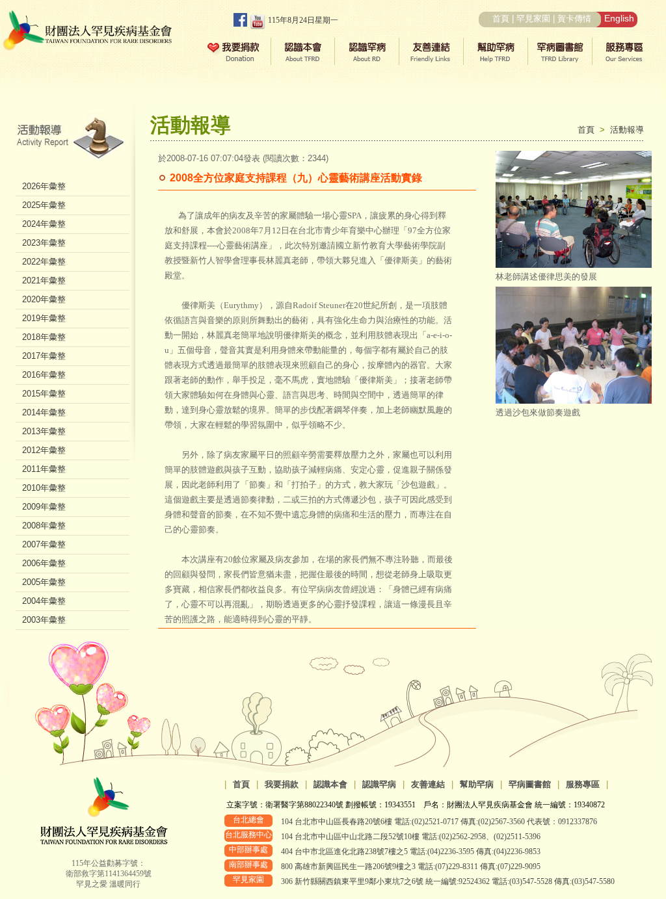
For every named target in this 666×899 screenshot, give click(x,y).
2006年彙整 (44, 563)
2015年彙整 (44, 393)
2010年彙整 (44, 488)
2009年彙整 (44, 507)
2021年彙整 (44, 280)
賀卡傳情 (574, 18)
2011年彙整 (44, 469)
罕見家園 (533, 18)
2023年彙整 (44, 243)
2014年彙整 (44, 412)
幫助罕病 (477, 784)
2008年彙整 (44, 525)
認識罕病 (379, 784)
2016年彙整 (44, 375)
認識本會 (330, 784)
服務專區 (583, 784)
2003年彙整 (44, 620)
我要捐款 (282, 784)
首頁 (500, 18)
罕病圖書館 (530, 784)
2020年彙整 (44, 299)
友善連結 (428, 784)
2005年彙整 (44, 582)
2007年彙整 (44, 544)
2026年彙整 (44, 186)
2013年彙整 (44, 431)
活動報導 (627, 130)
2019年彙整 (44, 318)
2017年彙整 (44, 356)
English (619, 18)
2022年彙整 (44, 262)
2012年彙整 (44, 450)
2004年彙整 (44, 601)
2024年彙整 (44, 224)
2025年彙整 (44, 205)
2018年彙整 (44, 337)
